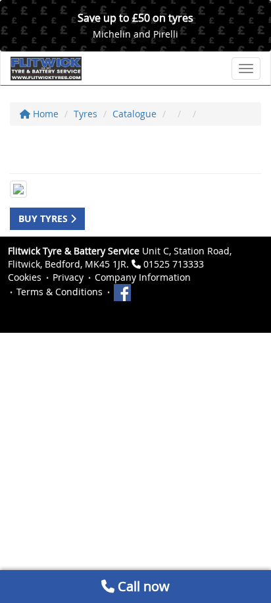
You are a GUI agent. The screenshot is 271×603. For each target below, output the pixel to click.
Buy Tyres (44, 218)
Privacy (68, 277)
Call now (142, 586)
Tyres (85, 113)
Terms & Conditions (59, 291)
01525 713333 (173, 264)
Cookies (24, 277)
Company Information (143, 277)
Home (44, 113)
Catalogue (134, 113)
